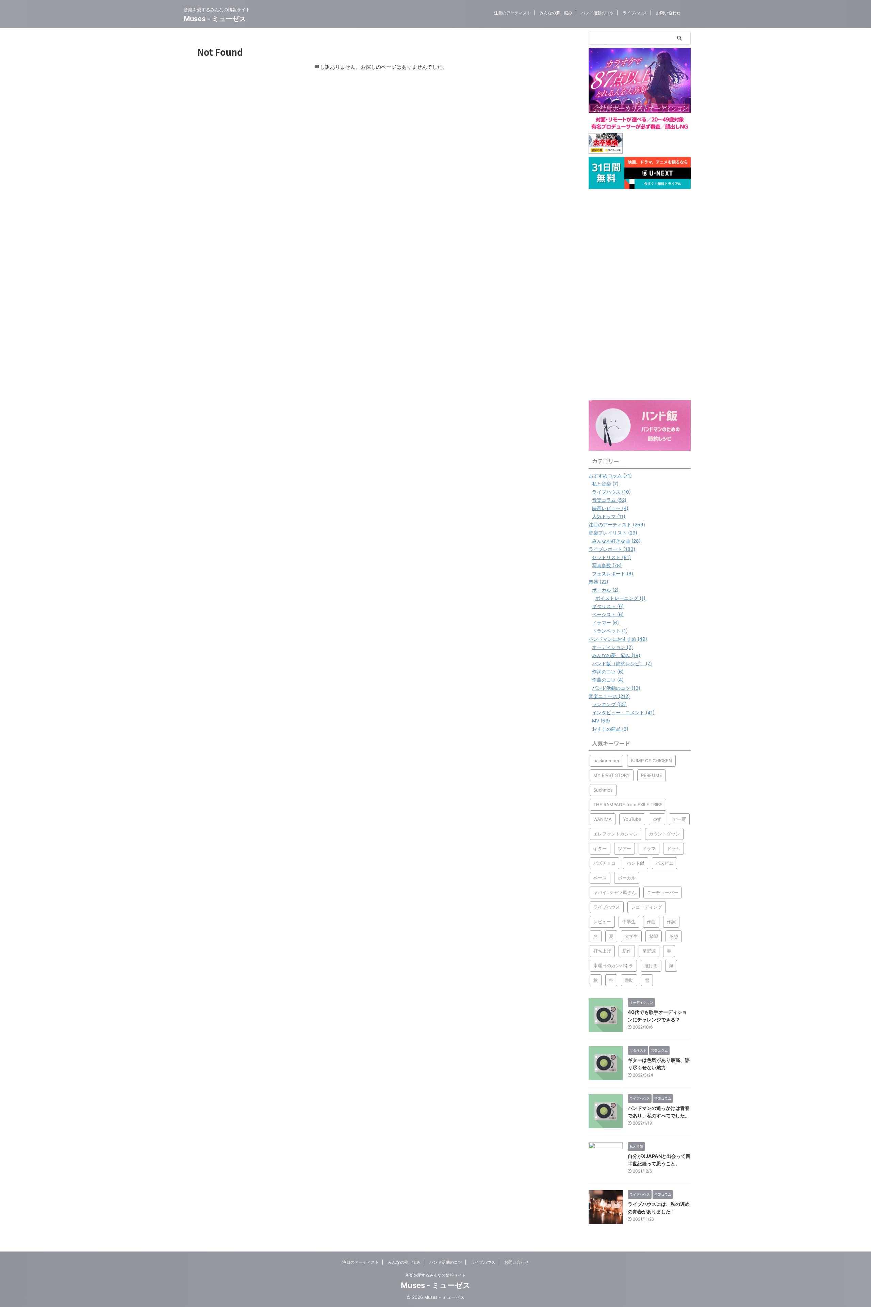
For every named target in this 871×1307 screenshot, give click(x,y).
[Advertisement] (640, 294)
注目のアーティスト (512, 12)
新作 (626, 951)
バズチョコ (604, 863)
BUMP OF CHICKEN (651, 760)
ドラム (673, 848)
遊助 (629, 980)
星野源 (649, 951)
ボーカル (627, 877)
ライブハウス (635, 12)
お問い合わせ (668, 12)
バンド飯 (635, 863)
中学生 (629, 921)
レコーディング (646, 907)
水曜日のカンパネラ (613, 965)
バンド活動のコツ (597, 12)
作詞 (671, 921)
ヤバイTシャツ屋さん (614, 892)
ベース (600, 877)
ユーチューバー (662, 892)
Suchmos (603, 790)
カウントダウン (664, 833)
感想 (673, 936)
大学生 (631, 936)
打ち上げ (602, 951)
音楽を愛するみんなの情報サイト (435, 1275)
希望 (653, 936)
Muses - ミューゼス (215, 19)
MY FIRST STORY (611, 775)
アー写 (679, 819)
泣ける (651, 965)
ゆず (657, 819)
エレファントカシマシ (615, 833)
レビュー (602, 921)
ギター (600, 848)
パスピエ (664, 863)
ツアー (624, 848)
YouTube (632, 819)
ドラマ (649, 848)
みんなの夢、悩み (556, 12)
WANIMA (602, 819)
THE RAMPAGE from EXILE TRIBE (627, 804)
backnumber (606, 760)
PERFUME (651, 775)
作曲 (651, 921)
